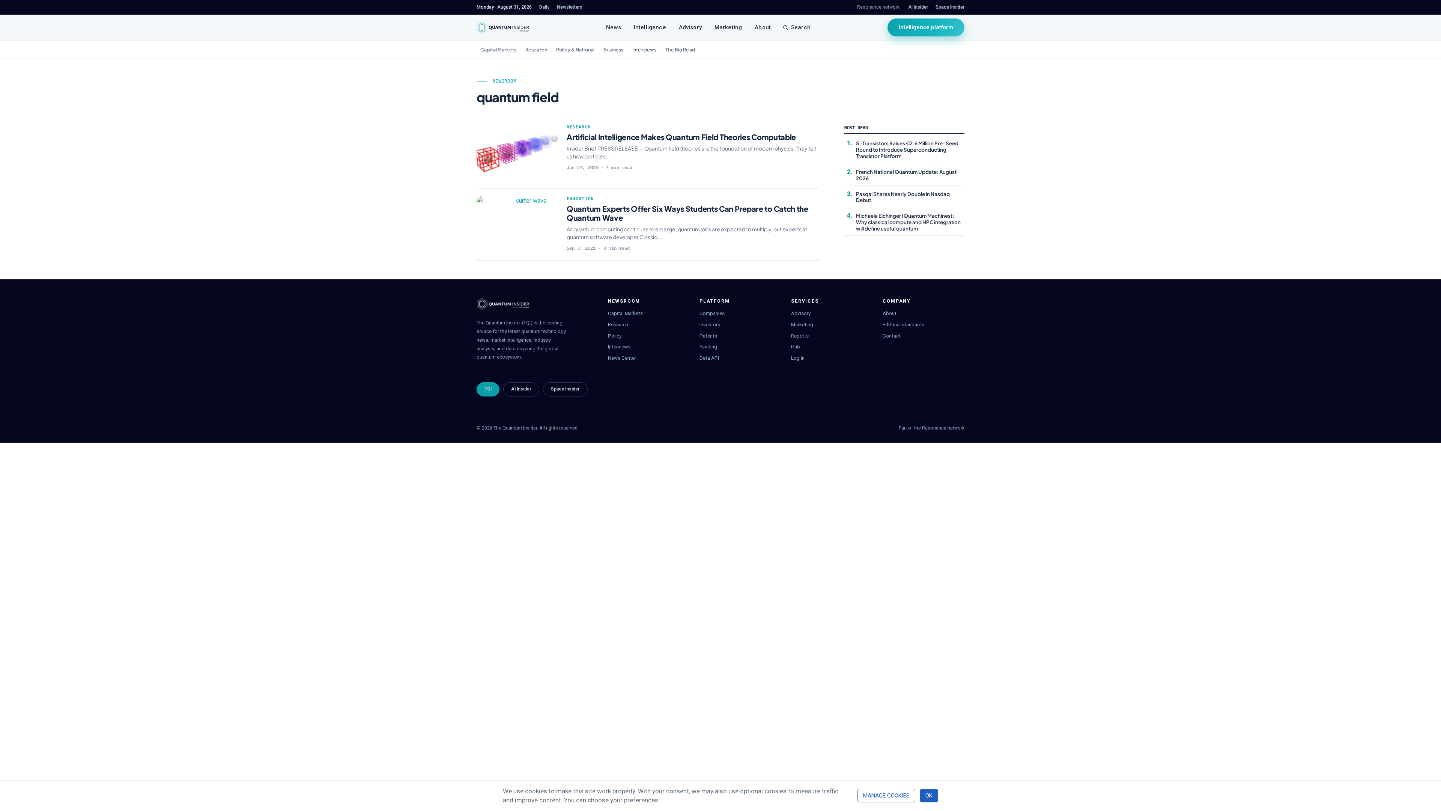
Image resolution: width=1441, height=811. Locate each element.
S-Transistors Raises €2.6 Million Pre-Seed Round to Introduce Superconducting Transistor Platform (907, 149)
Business (613, 50)
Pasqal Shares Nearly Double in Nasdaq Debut (903, 197)
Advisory (690, 27)
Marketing (728, 27)
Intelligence (650, 27)
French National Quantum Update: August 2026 (906, 175)
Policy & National (575, 50)
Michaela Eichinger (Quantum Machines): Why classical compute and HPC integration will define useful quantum (908, 222)
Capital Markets (498, 50)
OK (929, 795)
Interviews (644, 50)
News (613, 27)
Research (536, 50)
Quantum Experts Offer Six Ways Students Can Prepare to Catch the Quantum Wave (687, 213)
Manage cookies (886, 795)
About (763, 27)
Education (580, 198)
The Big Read (680, 50)
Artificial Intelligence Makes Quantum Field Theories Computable (681, 137)
